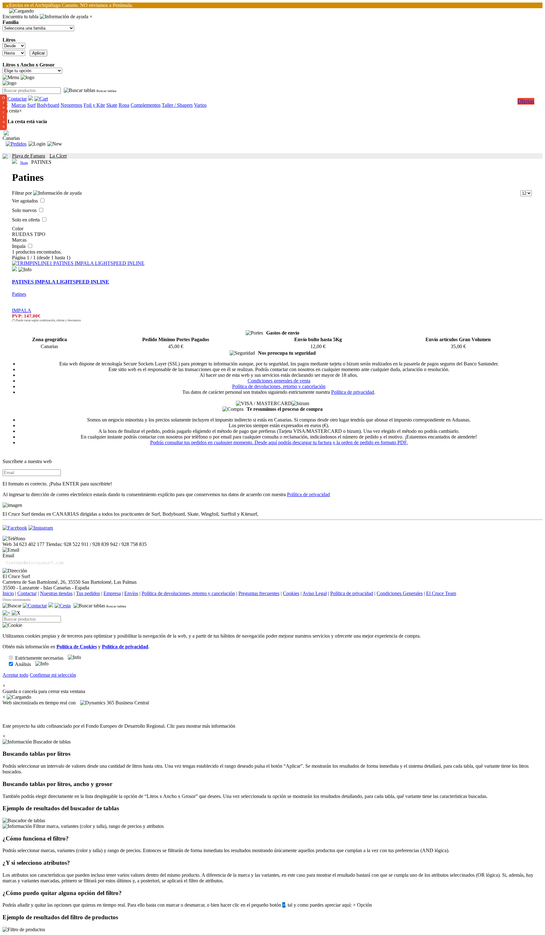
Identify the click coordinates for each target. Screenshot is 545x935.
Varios (200, 105)
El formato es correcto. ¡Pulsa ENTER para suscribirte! (57, 483)
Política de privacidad (352, 392)
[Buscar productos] (12, 606)
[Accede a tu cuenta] (36, 144)
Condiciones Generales (400, 593)
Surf (31, 105)
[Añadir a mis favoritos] (14, 268)
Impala (19, 246)
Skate (111, 105)
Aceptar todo (15, 675)
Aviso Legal (314, 593)
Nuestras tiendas (56, 593)
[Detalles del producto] (25, 269)
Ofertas (526, 101)
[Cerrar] (16, 613)
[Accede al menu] (11, 77)
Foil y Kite (94, 105)
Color (17, 228)
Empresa (112, 593)
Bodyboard (48, 105)
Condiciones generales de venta (279, 380)
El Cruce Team (441, 593)
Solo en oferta (26, 219)
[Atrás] (6, 613)
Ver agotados (25, 201)
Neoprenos (71, 105)
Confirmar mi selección (53, 675)
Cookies (291, 593)
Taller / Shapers (177, 105)
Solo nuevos (25, 210)
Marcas (18, 105)
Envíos (131, 593)
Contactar (27, 593)
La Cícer (58, 155)
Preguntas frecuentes (258, 593)
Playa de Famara (28, 155)
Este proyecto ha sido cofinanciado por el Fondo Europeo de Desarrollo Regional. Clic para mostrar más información (119, 726)
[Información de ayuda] (64, 17)
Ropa (124, 105)
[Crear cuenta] (54, 144)
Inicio (8, 593)
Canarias (11, 138)
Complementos (146, 105)
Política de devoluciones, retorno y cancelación (278, 386)
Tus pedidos (88, 593)
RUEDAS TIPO (28, 234)
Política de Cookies (76, 646)
